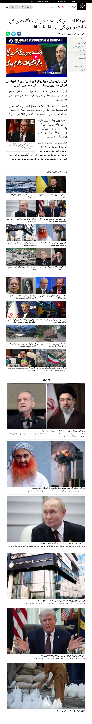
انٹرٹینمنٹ (82, 58)
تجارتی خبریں (81, 50)
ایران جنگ (65, 7)
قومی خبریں (82, 42)
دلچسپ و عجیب (80, 65)
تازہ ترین (73, 7)
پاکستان (57, 7)
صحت (84, 62)
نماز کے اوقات (59, 1)
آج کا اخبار (27, 7)
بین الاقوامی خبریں (73, 34)
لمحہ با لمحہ (82, 39)
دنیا (52, 7)
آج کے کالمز (15, 7)
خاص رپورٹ (82, 69)
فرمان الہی (70, 1)
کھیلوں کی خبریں (80, 54)
